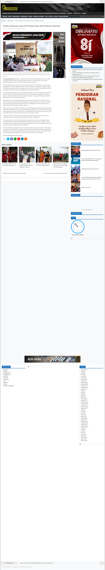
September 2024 (84, 406)
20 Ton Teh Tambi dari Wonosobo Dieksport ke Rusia (55, 173)
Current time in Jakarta (77, 234)
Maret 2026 (83, 377)
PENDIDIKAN (24, 16)
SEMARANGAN (16, 16)
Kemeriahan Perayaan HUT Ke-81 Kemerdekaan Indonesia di (85, 76)
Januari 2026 (84, 381)
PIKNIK (10, 16)
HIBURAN (4, 16)
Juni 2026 (83, 373)
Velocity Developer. (28, 566)
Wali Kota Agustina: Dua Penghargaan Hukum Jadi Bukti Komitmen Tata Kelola (26, 165)
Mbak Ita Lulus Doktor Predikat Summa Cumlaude (14, 173)
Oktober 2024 (84, 405)
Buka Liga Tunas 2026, (85, 187)
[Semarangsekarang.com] (9, 7)
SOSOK (55, 16)
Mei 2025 (83, 393)
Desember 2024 (84, 402)
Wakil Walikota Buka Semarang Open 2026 (89, 168)
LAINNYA (84, 13)
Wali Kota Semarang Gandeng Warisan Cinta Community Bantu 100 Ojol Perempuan (60, 165)
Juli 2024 (83, 410)
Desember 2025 (84, 382)
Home (4, 20)
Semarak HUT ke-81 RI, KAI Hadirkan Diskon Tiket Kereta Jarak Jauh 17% (36, 1)
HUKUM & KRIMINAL (63, 16)
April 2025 (83, 395)
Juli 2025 (83, 390)
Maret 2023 (83, 435)
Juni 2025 (83, 392)
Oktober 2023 (84, 424)
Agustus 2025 (84, 389)
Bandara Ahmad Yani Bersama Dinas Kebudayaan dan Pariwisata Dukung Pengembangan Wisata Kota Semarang (34, 13)
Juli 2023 (83, 429)
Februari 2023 (84, 437)
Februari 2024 (84, 418)
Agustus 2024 (84, 408)
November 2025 (84, 384)
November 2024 (84, 403)
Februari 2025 (84, 398)
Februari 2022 (84, 440)
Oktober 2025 (84, 385)
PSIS (46, 16)
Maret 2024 (83, 416)
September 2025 (84, 387)
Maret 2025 (83, 397)
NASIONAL (69, 13)
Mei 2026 (83, 374)
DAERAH (30, 16)
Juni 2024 (83, 411)
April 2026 (83, 376)
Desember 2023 (84, 421)
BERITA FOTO (77, 13)
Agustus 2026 (84, 369)
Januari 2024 (84, 419)
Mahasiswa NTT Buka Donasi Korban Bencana (82, 77)
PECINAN (35, 16)
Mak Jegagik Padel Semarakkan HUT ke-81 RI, (90, 150)
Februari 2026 (84, 379)
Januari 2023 (84, 439)
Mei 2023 (83, 432)
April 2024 (83, 414)
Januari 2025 (84, 400)
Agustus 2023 (84, 427)
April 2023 (83, 434)
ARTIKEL (50, 16)
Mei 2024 (83, 413)
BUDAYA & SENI (11, 135)
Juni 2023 (83, 431)
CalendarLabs (90, 209)
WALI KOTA (10, 20)
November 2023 (84, 422)
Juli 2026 (83, 371)
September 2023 (84, 426)
